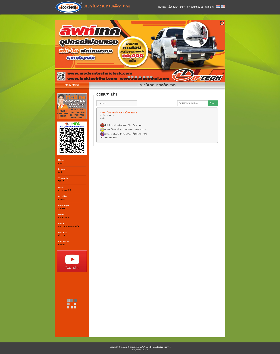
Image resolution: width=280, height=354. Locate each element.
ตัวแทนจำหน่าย (107, 94)
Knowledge (63, 207)
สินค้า (182, 7)
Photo (68, 225)
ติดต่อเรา (209, 7)
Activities (62, 198)
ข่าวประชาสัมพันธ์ (195, 7)
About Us (62, 234)
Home (61, 161)
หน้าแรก (162, 7)
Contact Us (63, 243)
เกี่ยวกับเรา (173, 7)
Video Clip (63, 180)
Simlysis (145, 350)
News (64, 189)
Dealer (63, 216)
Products (62, 170)
